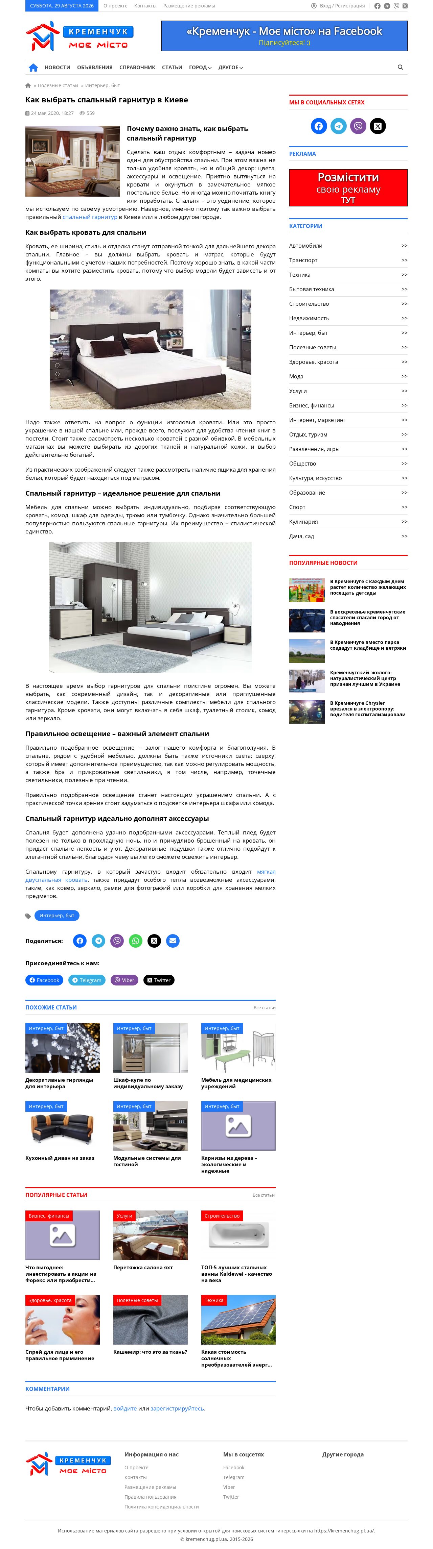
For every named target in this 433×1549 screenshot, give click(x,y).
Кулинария (348, 521)
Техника (214, 1300)
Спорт (348, 507)
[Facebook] (80, 941)
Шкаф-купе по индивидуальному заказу (148, 1083)
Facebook (233, 1467)
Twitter (231, 1497)
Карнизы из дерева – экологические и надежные (229, 1164)
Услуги (124, 1216)
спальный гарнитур (90, 217)
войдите (125, 1408)
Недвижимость (348, 318)
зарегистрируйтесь (177, 1408)
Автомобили (348, 245)
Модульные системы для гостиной (147, 1161)
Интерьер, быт (57, 915)
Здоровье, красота (50, 1300)
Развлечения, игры (348, 449)
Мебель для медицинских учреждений (236, 1083)
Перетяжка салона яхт (143, 1267)
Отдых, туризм (348, 434)
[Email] (173, 941)
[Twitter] (154, 941)
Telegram (234, 1477)
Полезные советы (137, 1300)
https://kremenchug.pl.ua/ (344, 1530)
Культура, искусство (348, 478)
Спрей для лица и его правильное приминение (59, 1355)
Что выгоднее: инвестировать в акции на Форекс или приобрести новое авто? (60, 1273)
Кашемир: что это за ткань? (150, 1352)
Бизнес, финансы (49, 1216)
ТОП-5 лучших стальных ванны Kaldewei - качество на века (236, 1273)
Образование (348, 492)
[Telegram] (98, 941)
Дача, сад (348, 536)
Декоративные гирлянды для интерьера (59, 1083)
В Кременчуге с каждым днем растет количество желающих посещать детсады (368, 587)
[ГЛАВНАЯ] (33, 68)
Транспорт (348, 260)
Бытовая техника (348, 289)
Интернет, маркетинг (348, 420)
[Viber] (117, 941)
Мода (348, 376)
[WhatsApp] (135, 941)
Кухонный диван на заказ (59, 1158)
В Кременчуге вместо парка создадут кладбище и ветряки (368, 645)
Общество (348, 463)
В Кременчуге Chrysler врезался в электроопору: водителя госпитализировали (368, 708)
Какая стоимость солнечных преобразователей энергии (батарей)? (238, 1358)
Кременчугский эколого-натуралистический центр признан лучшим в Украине (365, 678)
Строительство (222, 1216)
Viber (229, 1487)
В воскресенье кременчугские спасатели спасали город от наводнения (367, 617)
